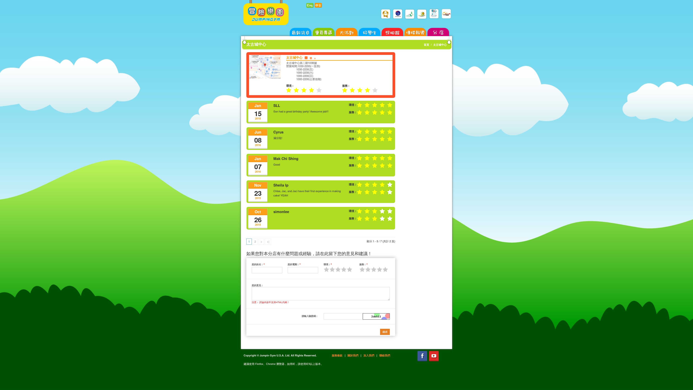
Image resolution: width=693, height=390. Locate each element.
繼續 (384, 331)
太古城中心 (440, 45)
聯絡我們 (384, 355)
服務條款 (337, 355)
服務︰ (363, 264)
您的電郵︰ (294, 264)
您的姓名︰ (258, 264)
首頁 (426, 45)
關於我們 (353, 355)
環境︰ (328, 264)
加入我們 (368, 355)
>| (268, 241)
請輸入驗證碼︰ (310, 316)
